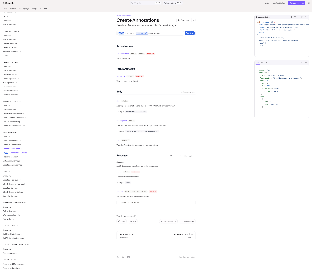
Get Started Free (296, 3)
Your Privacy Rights (187, 257)
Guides (13, 9)
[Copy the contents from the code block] (302, 17)
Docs (5, 9)
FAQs (34, 9)
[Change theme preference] (309, 3)
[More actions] (193, 20)
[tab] (258, 62)
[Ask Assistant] (305, 17)
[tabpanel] (282, 91)
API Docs (43, 9)
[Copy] (181, 33)
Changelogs (24, 9)
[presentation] (17, 142)
